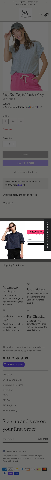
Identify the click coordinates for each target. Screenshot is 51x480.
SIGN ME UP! (38, 244)
